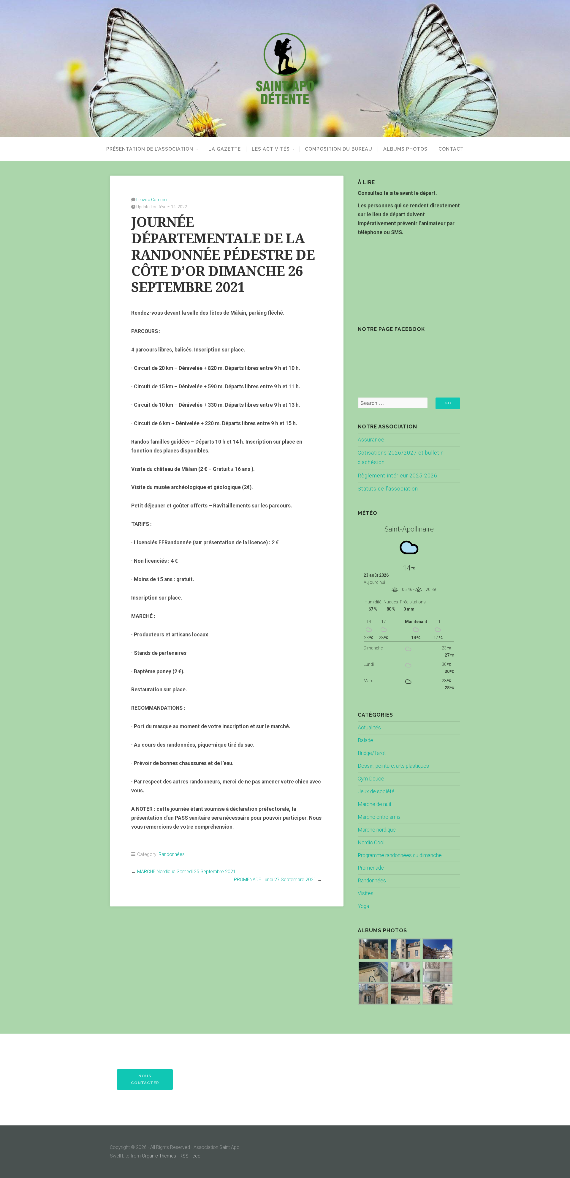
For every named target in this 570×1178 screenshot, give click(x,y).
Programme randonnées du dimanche (400, 855)
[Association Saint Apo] (285, 69)
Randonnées (172, 854)
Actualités (369, 728)
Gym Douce (371, 779)
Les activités (271, 149)
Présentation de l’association (149, 149)
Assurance (371, 440)
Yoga (363, 906)
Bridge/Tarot (372, 753)
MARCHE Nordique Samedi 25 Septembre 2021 (186, 871)
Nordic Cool (371, 843)
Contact (451, 149)
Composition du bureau (338, 149)
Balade (365, 740)
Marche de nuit (375, 804)
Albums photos (405, 149)
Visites (365, 893)
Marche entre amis (379, 817)
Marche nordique (377, 830)
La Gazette (224, 149)
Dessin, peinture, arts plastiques (393, 766)
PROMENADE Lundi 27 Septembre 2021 (275, 879)
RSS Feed (190, 1156)
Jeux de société (376, 791)
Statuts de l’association (388, 489)
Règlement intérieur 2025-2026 (397, 476)
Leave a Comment (153, 199)
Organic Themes (159, 1156)
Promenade (371, 868)
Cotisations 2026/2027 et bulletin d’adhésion (401, 457)
